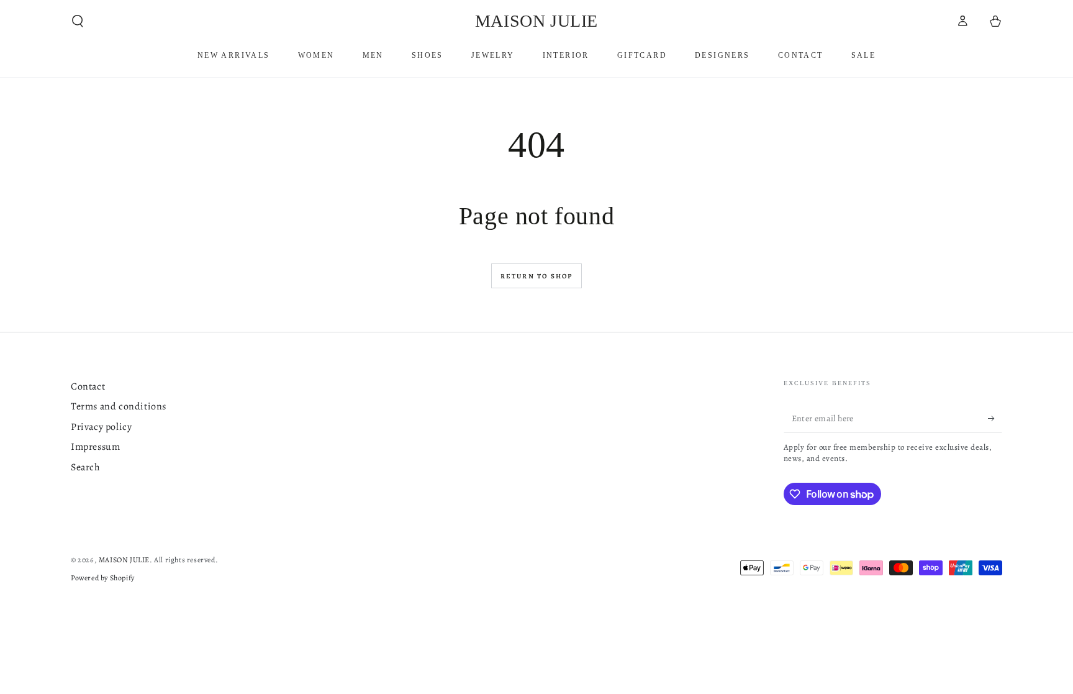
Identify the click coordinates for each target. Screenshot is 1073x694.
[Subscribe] (995, 418)
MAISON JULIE (124, 560)
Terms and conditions (118, 406)
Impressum (95, 447)
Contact (88, 386)
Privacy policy (101, 427)
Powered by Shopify (103, 578)
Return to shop (536, 276)
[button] (77, 21)
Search (86, 467)
